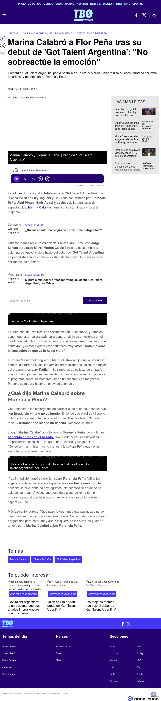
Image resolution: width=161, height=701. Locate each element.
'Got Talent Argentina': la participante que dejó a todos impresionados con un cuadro (24, 607)
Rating (70, 3)
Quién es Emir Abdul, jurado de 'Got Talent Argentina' (61, 605)
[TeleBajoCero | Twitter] (144, 15)
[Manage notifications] (153, 694)
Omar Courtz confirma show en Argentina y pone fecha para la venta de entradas (127, 127)
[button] (95, 300)
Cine (127, 3)
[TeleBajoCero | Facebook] (137, 15)
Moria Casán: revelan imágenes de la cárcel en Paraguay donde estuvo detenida (127, 140)
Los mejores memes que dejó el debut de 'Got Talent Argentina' (101, 605)
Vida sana (141, 680)
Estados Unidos (64, 646)
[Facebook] (3, 38)
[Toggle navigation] (4, 16)
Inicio (22, 3)
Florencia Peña (42, 559)
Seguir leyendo (34, 225)
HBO (119, 3)
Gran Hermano (9, 674)
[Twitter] (3, 45)
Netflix (95, 3)
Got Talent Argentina (68, 559)
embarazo (7, 667)
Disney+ (108, 3)
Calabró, (45, 207)
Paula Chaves (9, 646)
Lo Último (34, 3)
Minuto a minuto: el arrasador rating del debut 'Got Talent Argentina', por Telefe (63, 281)
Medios (48, 3)
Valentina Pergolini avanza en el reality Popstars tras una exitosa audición (125, 113)
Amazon (82, 3)
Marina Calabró (19, 559)
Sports (137, 3)
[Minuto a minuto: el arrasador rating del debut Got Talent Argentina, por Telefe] (16, 279)
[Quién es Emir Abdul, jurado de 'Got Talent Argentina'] (64, 589)
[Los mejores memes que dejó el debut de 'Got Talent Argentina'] (103, 589)
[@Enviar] (3, 52)
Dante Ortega (9, 660)
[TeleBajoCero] (40, 623)
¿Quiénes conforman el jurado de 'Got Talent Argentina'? (63, 230)
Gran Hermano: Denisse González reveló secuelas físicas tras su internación (127, 168)
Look (59, 3)
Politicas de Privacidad (31, 693)
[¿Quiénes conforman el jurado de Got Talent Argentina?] (16, 229)
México (59, 660)
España (60, 653)
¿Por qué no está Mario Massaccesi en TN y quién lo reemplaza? (128, 153)
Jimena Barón (9, 653)
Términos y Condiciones (11, 693)
